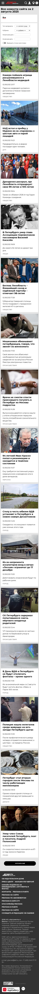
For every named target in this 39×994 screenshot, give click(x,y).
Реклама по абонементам (14, 898)
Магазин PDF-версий (24, 882)
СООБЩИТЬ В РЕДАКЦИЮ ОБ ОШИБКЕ (18, 913)
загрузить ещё (20, 863)
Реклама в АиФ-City (11, 901)
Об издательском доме (13, 879)
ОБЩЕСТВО (7, 96)
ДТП (4, 150)
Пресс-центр (7, 882)
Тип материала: (8, 26)
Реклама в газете (21, 892)
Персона (7, 480)
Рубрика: (6, 30)
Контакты (6, 892)
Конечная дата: (8, 39)
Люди (5, 254)
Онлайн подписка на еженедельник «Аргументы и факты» (15, 887)
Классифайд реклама (12, 904)
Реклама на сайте (10, 895)
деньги (6, 802)
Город (5, 530)
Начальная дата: (8, 35)
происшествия (10, 365)
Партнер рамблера (20, 983)
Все (4, 17)
